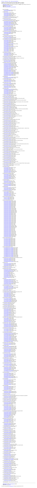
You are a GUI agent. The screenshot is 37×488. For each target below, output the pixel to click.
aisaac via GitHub (6, 12)
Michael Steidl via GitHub (7, 25)
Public (9, 1)
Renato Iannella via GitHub (7, 13)
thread (6, 5)
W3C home (2, 1)
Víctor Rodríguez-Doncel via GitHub (8, 21)
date (9, 5)
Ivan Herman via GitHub (7, 273)
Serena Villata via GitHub (7, 60)
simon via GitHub (6, 29)
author (8, 5)
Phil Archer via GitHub (7, 197)
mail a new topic (8, 484)
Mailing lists (6, 1)
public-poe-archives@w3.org (14, 1)
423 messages (5, 4)
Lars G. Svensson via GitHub (7, 298)
